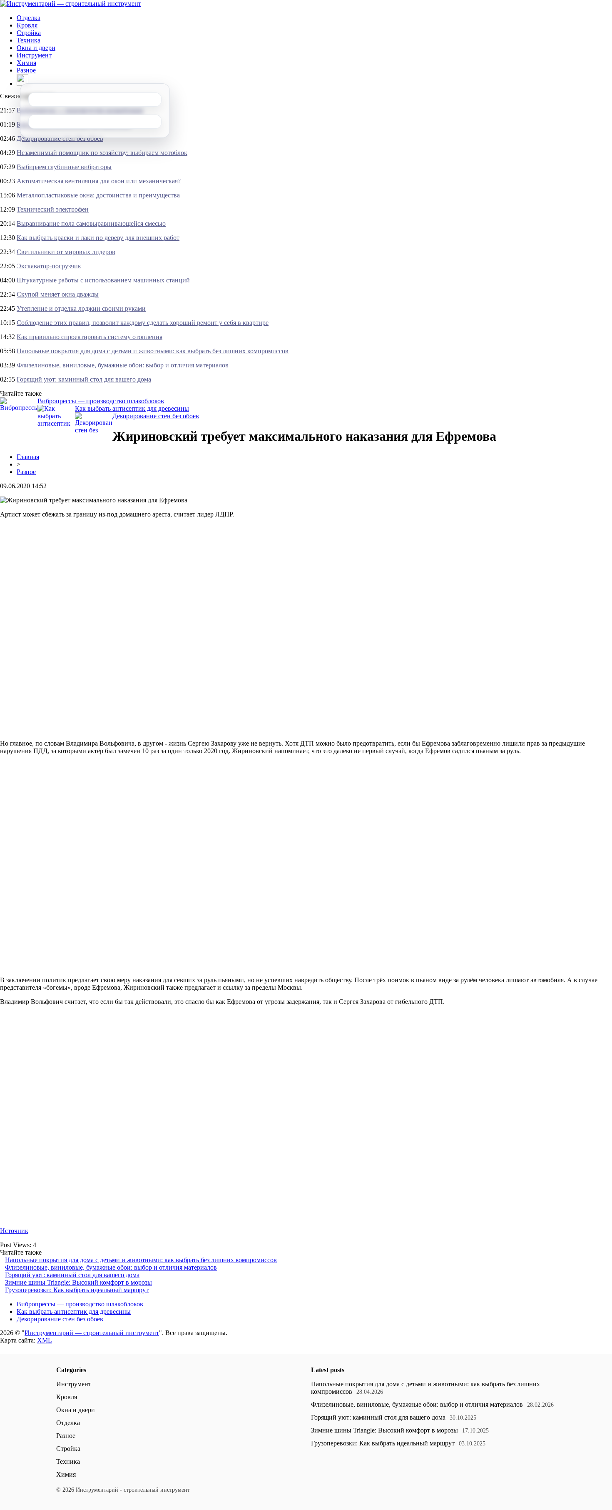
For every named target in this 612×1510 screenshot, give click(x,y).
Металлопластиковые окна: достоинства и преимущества (98, 195)
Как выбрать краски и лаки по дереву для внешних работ (98, 237)
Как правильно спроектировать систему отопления (89, 336)
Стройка (29, 32)
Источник (14, 1230)
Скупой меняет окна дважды (58, 294)
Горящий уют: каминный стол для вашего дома (84, 379)
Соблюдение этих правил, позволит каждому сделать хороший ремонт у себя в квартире (143, 322)
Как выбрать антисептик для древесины (132, 408)
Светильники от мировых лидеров (66, 251)
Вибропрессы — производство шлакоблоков (100, 400)
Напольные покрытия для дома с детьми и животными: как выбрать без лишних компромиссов (153, 350)
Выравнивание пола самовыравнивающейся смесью (91, 223)
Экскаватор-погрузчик (49, 266)
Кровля (27, 25)
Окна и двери (36, 47)
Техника (28, 40)
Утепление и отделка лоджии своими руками (81, 308)
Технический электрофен (53, 209)
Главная (28, 456)
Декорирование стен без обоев (60, 138)
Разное (26, 70)
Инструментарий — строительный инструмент (92, 1332)
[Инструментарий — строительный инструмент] (70, 3)
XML (44, 1340)
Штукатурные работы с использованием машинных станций (103, 280)
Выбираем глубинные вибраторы (64, 166)
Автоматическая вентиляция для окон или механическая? (99, 181)
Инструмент (34, 55)
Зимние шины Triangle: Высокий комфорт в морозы (78, 1282)
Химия (26, 62)
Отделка (28, 17)
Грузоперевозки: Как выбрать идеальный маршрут (77, 1289)
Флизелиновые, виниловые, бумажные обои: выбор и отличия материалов (123, 365)
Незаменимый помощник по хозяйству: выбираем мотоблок (102, 152)
